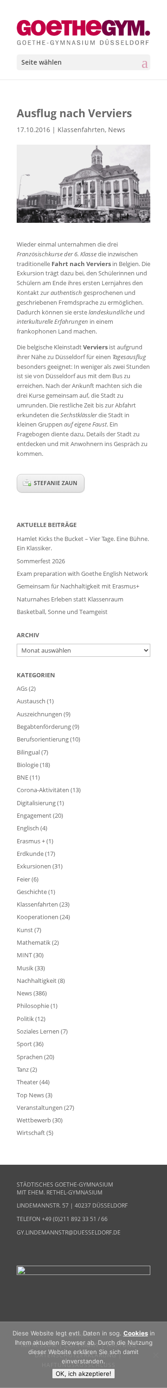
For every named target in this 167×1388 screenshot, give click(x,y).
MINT (24, 955)
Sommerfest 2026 (41, 561)
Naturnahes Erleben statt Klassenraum (70, 599)
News (116, 129)
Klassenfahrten (81, 129)
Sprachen (30, 1057)
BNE (22, 777)
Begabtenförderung (44, 726)
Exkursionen (34, 866)
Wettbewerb (34, 1120)
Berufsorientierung (43, 739)
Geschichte (32, 892)
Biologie (28, 765)
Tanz (23, 1069)
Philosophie (33, 1005)
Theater (27, 1082)
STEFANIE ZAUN (55, 483)
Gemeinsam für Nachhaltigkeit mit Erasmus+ (78, 586)
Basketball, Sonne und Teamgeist (62, 611)
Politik (25, 1018)
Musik (25, 968)
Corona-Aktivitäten (43, 790)
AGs (22, 688)
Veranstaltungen (40, 1107)
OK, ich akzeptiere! (83, 1373)
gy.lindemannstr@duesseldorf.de (69, 1232)
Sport (24, 1044)
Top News (30, 1095)
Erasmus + (31, 841)
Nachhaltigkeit (37, 980)
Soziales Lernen (38, 1031)
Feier (23, 879)
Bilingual (28, 752)
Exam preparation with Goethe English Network (82, 573)
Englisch (28, 828)
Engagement (34, 815)
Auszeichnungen (39, 714)
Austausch (31, 701)
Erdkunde (30, 853)
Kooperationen (37, 917)
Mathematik (34, 942)
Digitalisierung (36, 803)
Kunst (25, 930)
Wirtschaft (31, 1132)
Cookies (135, 1333)
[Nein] (155, 1355)
